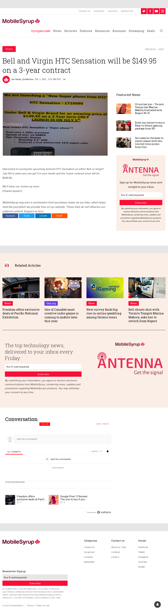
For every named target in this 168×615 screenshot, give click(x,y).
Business (119, 31)
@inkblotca (27, 79)
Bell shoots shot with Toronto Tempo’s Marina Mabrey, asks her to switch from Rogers (146, 315)
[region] (58, 465)
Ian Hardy (16, 79)
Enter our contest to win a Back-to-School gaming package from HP (150, 125)
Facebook (10, 215)
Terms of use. (43, 605)
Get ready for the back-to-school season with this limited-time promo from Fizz (149, 142)
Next (161, 49)
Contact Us (84, 11)
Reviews (70, 31)
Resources (102, 31)
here (40, 211)
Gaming (51, 303)
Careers (115, 556)
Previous (150, 49)
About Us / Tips (118, 547)
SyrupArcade (40, 31)
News (57, 31)
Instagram (143, 556)
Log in (98, 424)
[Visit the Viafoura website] (104, 512)
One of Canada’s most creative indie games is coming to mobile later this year (61, 315)
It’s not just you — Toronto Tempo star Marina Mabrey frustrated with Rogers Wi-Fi (149, 109)
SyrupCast (99, 11)
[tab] (14, 451)
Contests (113, 11)
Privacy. (31, 605)
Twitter (27, 215)
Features (86, 31)
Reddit (60, 215)
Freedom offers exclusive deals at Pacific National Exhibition (21, 313)
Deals (151, 31)
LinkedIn (43, 215)
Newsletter (127, 11)
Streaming (136, 31)
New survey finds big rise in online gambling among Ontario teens (103, 313)
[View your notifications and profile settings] (107, 451)
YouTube (142, 561)
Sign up (106, 424)
